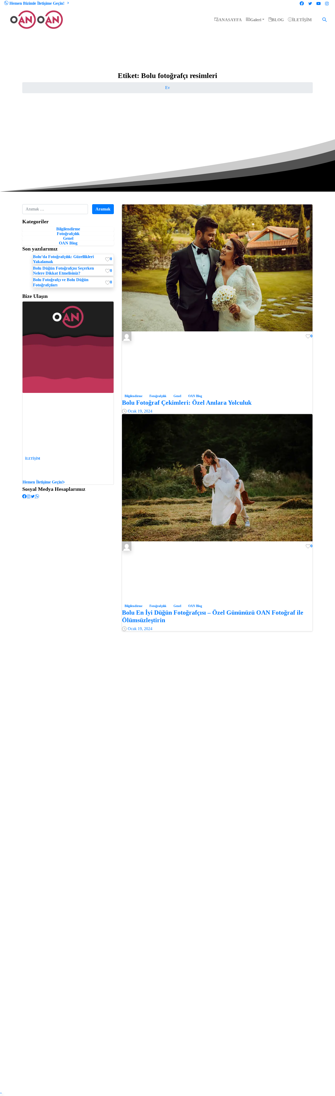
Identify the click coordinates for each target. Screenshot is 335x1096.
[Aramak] (324, 19)
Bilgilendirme (68, 229)
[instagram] (327, 3)
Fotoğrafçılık (68, 233)
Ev (167, 87)
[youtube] (318, 3)
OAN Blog (68, 243)
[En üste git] (1, 1093)
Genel (68, 238)
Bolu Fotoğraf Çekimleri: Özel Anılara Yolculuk (187, 402)
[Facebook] (302, 3)
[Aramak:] (55, 209)
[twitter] (310, 3)
